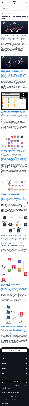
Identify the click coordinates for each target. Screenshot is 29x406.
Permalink (19, 41)
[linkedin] (6, 392)
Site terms (8, 399)
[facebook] (4, 392)
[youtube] (13, 392)
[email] (18, 392)
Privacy (3, 399)
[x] (2, 392)
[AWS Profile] (26, 2)
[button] (7, 8)
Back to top (13, 396)
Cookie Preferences (16, 399)
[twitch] (11, 392)
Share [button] (24, 41)
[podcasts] (15, 392)
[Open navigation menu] (2, 2)
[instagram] (9, 392)
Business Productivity (6, 13)
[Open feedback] (27, 203)
